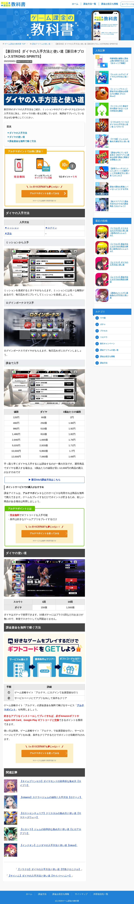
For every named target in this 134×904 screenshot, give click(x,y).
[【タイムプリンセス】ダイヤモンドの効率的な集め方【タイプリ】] (10, 786)
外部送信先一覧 (100, 894)
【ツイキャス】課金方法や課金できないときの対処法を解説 (119, 108)
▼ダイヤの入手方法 (17, 133)
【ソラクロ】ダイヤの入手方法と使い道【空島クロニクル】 (49, 869)
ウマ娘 (103, 318)
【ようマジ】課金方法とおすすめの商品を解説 (119, 279)
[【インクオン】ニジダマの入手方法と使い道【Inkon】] (10, 850)
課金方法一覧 (89, 4)
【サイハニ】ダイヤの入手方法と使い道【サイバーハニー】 (40, 875)
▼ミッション (12, 228)
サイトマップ (81, 894)
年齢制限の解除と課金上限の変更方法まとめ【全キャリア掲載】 (119, 60)
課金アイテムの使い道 (24, 61)
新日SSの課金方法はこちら (45, 479)
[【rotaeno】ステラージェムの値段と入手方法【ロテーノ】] (10, 802)
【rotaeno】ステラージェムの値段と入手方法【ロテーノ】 (51, 797)
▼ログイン (51, 228)
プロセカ (103, 331)
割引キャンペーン (107, 344)
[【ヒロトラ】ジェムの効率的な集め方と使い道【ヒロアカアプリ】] (10, 834)
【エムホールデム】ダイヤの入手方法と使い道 (119, 76)
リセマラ (103, 337)
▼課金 (8, 233)
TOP (15, 44)
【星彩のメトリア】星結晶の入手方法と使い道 (119, 295)
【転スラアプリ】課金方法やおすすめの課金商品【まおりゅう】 (119, 203)
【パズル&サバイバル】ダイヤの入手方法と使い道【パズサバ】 (119, 124)
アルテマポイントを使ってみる (44, 193)
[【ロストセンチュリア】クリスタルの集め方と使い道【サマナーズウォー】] (10, 818)
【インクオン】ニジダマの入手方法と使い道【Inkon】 (48, 845)
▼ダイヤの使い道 (16, 137)
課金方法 (103, 363)
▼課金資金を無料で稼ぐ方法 (21, 141)
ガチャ (103, 324)
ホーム (75, 4)
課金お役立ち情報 (109, 4)
